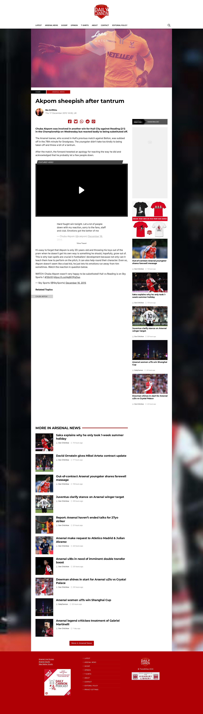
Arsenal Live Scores (46, 659)
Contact (105, 25)
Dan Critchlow (63, 443)
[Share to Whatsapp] (82, 121)
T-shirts (85, 25)
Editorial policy (119, 25)
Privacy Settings (91, 689)
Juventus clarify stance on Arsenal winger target (90, 497)
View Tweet (82, 243)
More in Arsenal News (57, 428)
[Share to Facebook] (70, 121)
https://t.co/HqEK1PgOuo (66, 277)
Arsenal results (44, 662)
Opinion (74, 25)
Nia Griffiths (51, 110)
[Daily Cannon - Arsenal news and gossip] (101, 12)
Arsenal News (51, 25)
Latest (38, 25)
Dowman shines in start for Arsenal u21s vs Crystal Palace (149, 397)
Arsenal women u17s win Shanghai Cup (83, 600)
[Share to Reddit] (88, 121)
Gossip (64, 25)
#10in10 (49, 277)
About (95, 25)
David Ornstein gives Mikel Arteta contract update (91, 455)
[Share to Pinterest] (94, 121)
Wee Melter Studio (46, 664)
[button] (169, 25)
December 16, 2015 (76, 282)
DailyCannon (63, 604)
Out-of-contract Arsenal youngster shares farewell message (149, 262)
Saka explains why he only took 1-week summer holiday (149, 295)
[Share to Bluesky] (76, 121)
